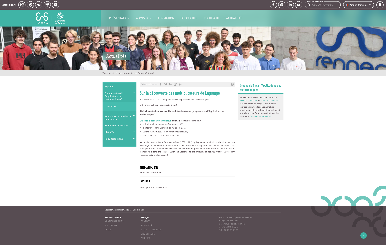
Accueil (119, 73)
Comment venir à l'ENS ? (261, 116)
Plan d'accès (147, 225)
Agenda (109, 86)
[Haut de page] (363, 235)
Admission (143, 18)
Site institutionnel (151, 229)
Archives (111, 106)
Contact (145, 221)
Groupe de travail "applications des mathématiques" (114, 96)
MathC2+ (109, 132)
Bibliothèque (148, 233)
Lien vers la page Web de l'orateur (155, 120)
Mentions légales (114, 221)
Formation (166, 18)
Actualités (234, 18)
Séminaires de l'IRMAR (116, 125)
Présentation (119, 18)
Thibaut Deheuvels (269, 100)
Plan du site (111, 225)
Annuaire (145, 238)
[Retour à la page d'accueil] (50, 18)
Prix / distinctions (114, 138)
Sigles (108, 229)
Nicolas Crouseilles (249, 100)
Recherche (212, 18)
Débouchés (189, 18)
